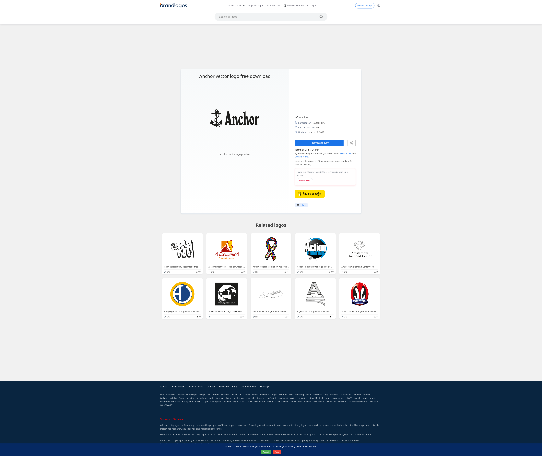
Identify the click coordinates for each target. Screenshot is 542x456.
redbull (366, 394)
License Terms (195, 386)
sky (242, 401)
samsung (299, 394)
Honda (255, 394)
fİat (208, 394)
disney (307, 401)
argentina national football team (313, 398)
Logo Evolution (248, 386)
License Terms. (302, 156)
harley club (187, 401)
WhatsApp (331, 401)
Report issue (305, 181)
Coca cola (373, 401)
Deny (277, 452)
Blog (234, 386)
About (163, 386)
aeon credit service (287, 398)
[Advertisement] (271, 46)
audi (372, 398)
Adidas (173, 398)
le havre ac (345, 394)
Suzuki (249, 401)
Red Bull (357, 394)
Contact (211, 386)
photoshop (238, 398)
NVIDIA (198, 401)
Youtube (283, 394)
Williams (164, 398)
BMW (349, 398)
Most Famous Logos (187, 394)
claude (246, 394)
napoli (357, 398)
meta (308, 394)
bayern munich (338, 398)
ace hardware (281, 401)
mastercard (259, 401)
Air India (334, 394)
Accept (266, 452)
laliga (228, 398)
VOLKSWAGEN (166, 405)
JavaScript (271, 398)
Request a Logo (364, 5)
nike (291, 394)
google (202, 394)
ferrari (216, 394)
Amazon (260, 398)
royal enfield (318, 401)
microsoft (250, 398)
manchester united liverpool (210, 398)
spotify (270, 401)
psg (326, 394)
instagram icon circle (170, 401)
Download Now (320, 142)
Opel (206, 401)
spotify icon (215, 401)
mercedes (265, 394)
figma (181, 398)
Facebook (225, 394)
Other (302, 205)
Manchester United (357, 401)
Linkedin (342, 401)
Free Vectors (273, 5)
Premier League (230, 401)
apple (274, 394)
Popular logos (255, 5)
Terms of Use (345, 153)
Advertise (223, 386)
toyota (365, 398)
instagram (236, 394)
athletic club (296, 401)
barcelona (317, 394)
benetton (190, 398)
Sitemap (264, 386)
